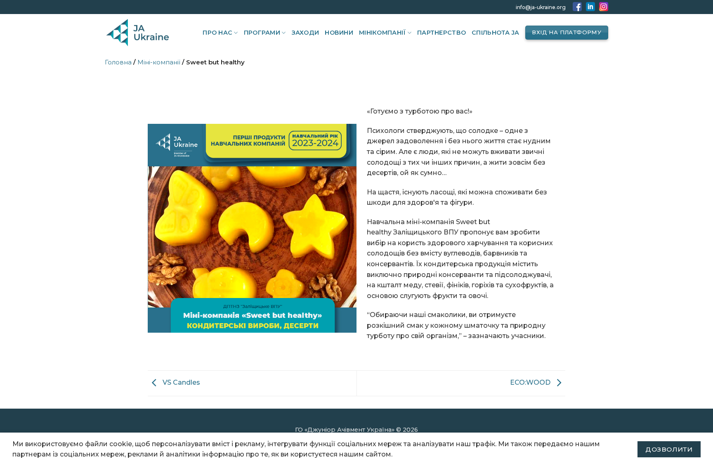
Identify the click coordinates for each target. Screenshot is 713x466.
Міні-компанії (158, 62)
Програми (262, 32)
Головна (118, 62)
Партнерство (441, 32)
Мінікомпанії (382, 32)
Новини (339, 32)
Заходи (305, 32)
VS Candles (180, 383)
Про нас (217, 32)
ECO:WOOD (531, 383)
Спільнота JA (495, 32)
